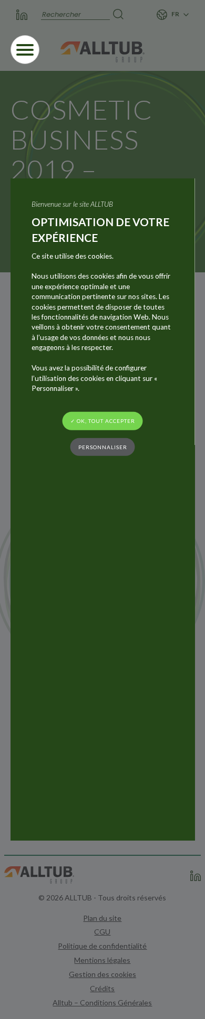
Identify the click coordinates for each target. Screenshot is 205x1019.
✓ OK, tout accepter (102, 421)
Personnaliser (102, 446)
